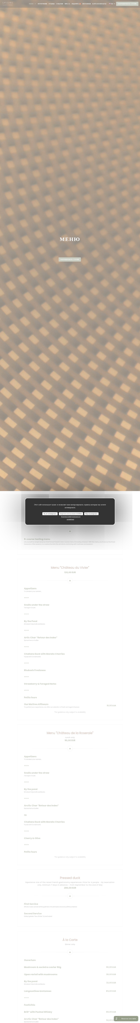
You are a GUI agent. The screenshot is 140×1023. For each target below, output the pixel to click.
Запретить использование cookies (71, 514)
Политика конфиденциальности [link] (70, 517)
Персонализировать (91, 514)
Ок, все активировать (50, 514)
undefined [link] (70, 519)
